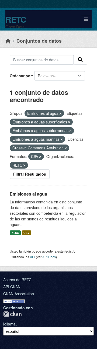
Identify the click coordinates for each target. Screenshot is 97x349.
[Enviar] (80, 60)
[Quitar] (60, 113)
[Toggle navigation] (86, 19)
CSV (26, 233)
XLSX (15, 233)
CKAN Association (18, 293)
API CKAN (11, 286)
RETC (15, 19)
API (32, 256)
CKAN (12, 314)
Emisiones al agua (28, 194)
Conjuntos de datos (39, 40)
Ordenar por (21, 75)
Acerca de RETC (17, 279)
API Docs (49, 256)
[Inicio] (8, 40)
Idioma (9, 324)
